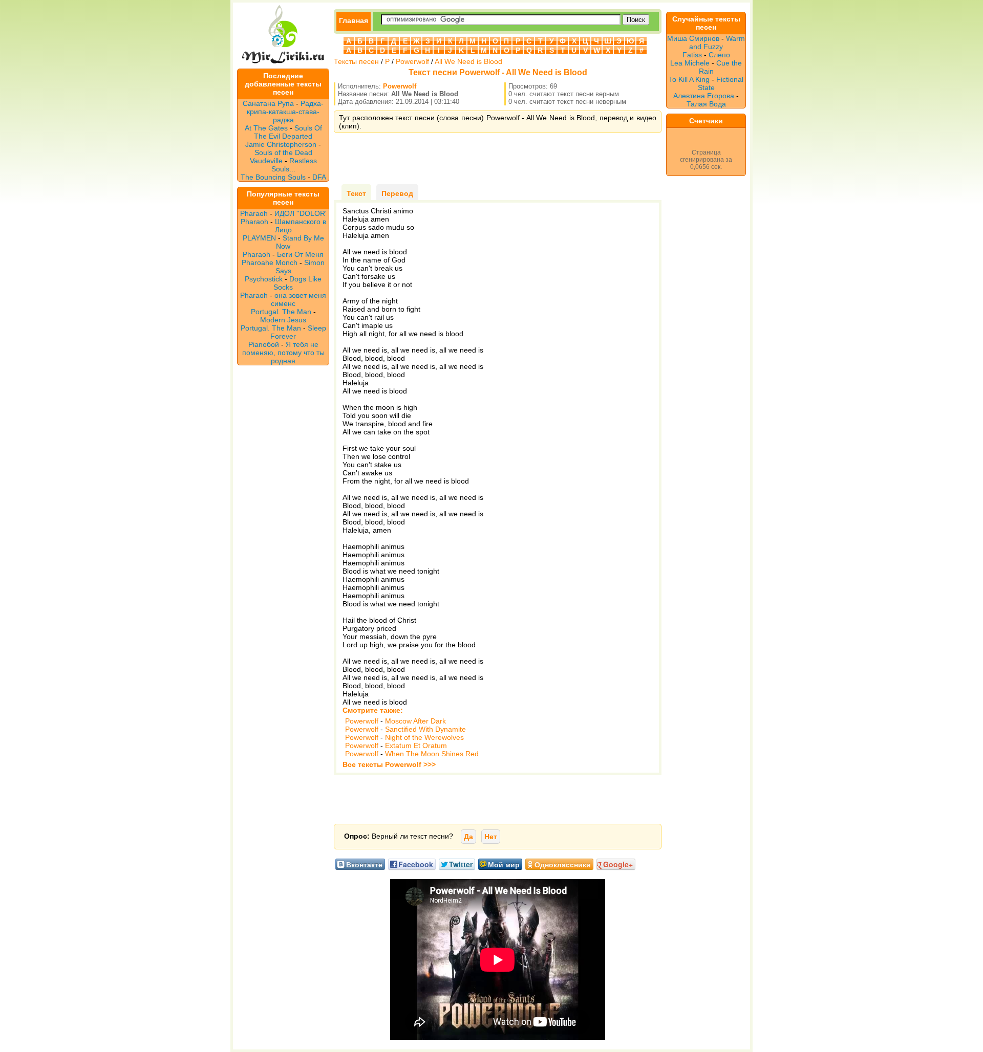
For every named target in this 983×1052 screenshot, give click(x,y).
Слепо (719, 55)
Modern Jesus (283, 320)
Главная (353, 20)
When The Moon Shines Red (432, 754)
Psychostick (264, 279)
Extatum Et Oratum (416, 745)
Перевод (397, 193)
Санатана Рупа (268, 103)
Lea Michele (690, 63)
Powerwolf (412, 61)
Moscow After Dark (415, 721)
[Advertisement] (497, 159)
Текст (356, 193)
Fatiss (692, 55)
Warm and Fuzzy (717, 42)
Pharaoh (254, 213)
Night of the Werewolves (424, 737)
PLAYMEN (259, 238)
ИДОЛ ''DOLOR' (300, 213)
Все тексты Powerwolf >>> (389, 764)
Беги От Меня (300, 254)
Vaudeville (267, 161)
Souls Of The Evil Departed (288, 132)
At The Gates (266, 128)
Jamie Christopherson (280, 144)
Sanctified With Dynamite (425, 729)
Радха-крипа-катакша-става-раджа (285, 111)
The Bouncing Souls (273, 177)
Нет (490, 836)
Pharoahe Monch (269, 262)
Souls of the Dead (283, 152)
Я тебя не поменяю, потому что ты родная (283, 352)
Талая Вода (706, 104)
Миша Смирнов (693, 38)
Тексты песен (356, 61)
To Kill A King (689, 79)
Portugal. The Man (281, 312)
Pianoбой (263, 344)
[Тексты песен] (283, 64)
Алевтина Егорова (703, 96)
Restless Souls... (294, 165)
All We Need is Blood (468, 61)
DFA (319, 177)
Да (468, 836)
